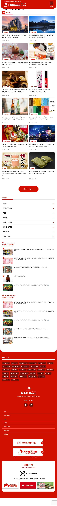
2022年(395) (32, 363)
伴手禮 (5, 423)
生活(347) (42, 366)
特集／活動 (6, 430)
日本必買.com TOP (11, 9)
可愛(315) (14, 369)
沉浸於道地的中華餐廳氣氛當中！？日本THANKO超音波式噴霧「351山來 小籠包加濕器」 (14, 173)
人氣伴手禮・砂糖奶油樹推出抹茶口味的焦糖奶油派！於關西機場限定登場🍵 (31, 285)
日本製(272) (50, 369)
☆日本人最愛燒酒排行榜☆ (20, 276)
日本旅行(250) (14, 373)
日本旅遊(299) (31, 369)
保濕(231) (40, 373)
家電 (5, 419)
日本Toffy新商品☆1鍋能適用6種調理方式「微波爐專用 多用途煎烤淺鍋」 (31, 267)
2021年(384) (6, 366)
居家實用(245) (24, 373)
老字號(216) (14, 376)
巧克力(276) (41, 369)
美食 (5, 411)
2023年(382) (15, 366)
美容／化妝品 (7, 415)
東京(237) (32, 373)
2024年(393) (41, 363)
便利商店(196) (32, 376)
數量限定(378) (25, 366)
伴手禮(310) (22, 369)
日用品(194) (41, 376)
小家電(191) (15, 379)
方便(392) (50, 363)
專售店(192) (6, 379)
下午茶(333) (6, 369)
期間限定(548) (23, 363)
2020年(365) (34, 366)
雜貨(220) (5, 376)
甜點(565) (14, 363)
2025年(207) (22, 376)
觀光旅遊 (6, 434)
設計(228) (48, 373)
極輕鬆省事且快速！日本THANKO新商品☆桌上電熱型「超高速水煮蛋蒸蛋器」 (32, 337)
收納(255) (5, 373)
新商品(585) (6, 363)
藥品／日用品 (7, 426)
